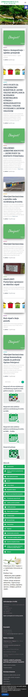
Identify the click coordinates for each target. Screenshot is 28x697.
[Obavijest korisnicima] (14, 231)
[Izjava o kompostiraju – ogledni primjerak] (14, 37)
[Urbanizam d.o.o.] (10, 2)
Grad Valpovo (6, 681)
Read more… (21, 169)
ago (11, 59)
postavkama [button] (4, 691)
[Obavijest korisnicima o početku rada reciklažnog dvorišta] (14, 184)
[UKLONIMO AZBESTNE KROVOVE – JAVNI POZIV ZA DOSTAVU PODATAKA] (14, 135)
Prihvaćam (5, 694)
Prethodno (8, 382)
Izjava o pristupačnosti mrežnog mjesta (13, 615)
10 (19, 382)
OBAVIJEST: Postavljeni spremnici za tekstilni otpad (13, 282)
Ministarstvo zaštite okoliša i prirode (11, 675)
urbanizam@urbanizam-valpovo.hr (15, 633)
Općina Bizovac (7, 684)
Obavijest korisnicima (13, 244)
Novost (5, 47)
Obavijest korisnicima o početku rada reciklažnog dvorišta (13, 199)
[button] (26, 7)
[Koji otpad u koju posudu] (14, 306)
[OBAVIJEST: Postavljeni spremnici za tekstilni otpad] (14, 268)
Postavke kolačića (7, 667)
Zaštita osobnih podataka (9, 665)
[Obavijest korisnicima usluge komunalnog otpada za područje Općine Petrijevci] (14, 342)
